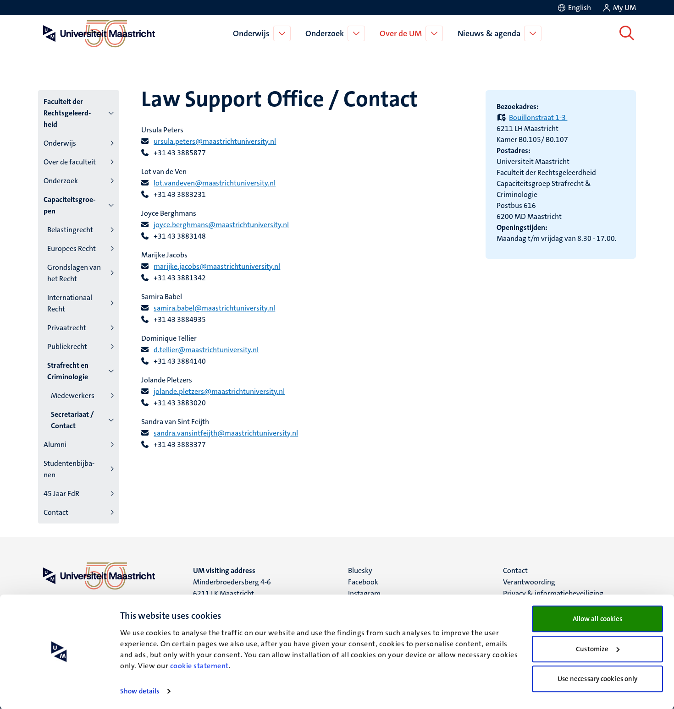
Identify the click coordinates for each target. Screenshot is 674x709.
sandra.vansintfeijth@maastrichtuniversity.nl (226, 433)
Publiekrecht (67, 346)
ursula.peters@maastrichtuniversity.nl (215, 141)
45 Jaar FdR (61, 493)
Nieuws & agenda (489, 33)
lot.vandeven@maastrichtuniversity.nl (215, 183)
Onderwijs (251, 33)
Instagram (364, 593)
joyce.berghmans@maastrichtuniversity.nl (221, 224)
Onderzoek (324, 33)
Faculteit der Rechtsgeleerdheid (67, 113)
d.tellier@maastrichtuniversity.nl (206, 349)
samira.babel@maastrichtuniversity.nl (214, 308)
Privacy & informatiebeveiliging (553, 593)
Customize (592, 649)
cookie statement (199, 666)
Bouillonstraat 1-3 (538, 117)
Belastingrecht (70, 230)
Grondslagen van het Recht (74, 273)
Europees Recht (71, 248)
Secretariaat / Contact (72, 420)
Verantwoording (529, 582)
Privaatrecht (66, 328)
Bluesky (360, 570)
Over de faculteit (70, 162)
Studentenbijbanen (69, 469)
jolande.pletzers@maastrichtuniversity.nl (219, 391)
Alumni (55, 444)
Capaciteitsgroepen (69, 205)
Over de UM (401, 33)
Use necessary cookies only (598, 678)
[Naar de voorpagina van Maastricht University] (97, 33)
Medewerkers (72, 395)
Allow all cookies (598, 618)
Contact (56, 512)
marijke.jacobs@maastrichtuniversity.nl (217, 266)
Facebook (363, 582)
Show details (139, 691)
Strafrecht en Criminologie (67, 371)
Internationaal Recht (69, 303)
